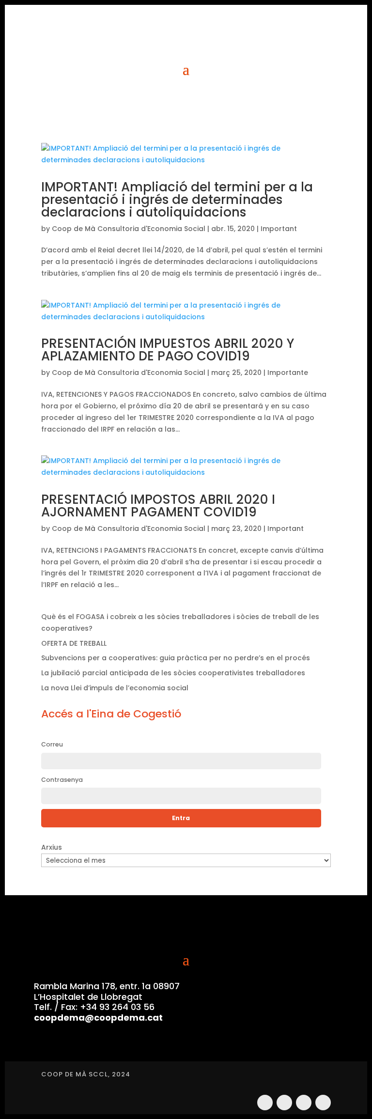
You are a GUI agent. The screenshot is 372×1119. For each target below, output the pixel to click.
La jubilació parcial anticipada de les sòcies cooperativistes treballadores (173, 673)
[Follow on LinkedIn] (323, 1102)
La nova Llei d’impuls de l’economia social (114, 688)
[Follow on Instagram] (265, 1102)
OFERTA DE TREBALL (74, 643)
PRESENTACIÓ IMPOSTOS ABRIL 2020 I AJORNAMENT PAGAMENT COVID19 (158, 506)
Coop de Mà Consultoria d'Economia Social (128, 228)
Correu (52, 744)
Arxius (51, 847)
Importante (287, 372)
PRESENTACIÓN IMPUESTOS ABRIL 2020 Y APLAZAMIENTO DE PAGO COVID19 (167, 350)
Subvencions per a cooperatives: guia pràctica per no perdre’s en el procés (175, 658)
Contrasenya (62, 780)
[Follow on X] (284, 1102)
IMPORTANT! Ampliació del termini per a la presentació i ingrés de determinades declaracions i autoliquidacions (177, 199)
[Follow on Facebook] (303, 1102)
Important (279, 228)
